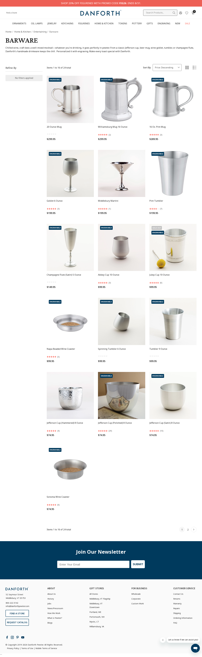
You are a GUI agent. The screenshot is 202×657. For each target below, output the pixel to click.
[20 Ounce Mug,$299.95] (70, 99)
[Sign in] (180, 13)
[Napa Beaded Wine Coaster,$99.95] (70, 321)
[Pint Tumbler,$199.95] (173, 173)
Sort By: (147, 67)
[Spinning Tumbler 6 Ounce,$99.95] (121, 321)
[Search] (174, 13)
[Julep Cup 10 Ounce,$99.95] (173, 247)
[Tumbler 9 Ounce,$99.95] (173, 321)
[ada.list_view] (195, 67)
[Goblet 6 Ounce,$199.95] (70, 173)
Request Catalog (17, 622)
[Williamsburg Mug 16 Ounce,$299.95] (121, 99)
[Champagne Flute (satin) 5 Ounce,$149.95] (70, 247)
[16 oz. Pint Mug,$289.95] (173, 99)
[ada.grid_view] (187, 67)
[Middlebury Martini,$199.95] (121, 173)
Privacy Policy (13, 648)
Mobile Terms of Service (46, 648)
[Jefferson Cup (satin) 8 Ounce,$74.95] (173, 395)
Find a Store (11, 12)
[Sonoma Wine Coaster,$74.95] (70, 469)
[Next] (194, 529)
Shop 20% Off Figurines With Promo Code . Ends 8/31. (101, 3)
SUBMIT (138, 564)
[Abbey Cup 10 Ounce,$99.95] (121, 247)
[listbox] (167, 67)
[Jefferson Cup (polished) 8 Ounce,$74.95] (121, 395)
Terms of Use (27, 648)
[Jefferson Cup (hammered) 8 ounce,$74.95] (70, 395)
